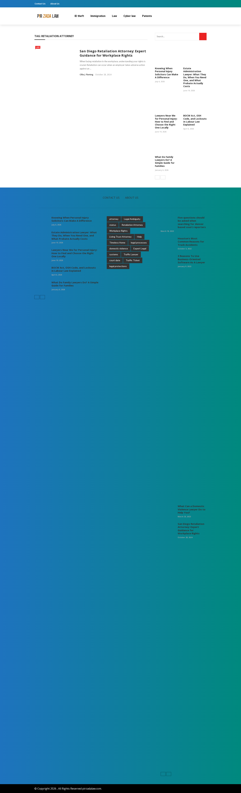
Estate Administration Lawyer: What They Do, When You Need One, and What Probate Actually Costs (194, 77)
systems (113, 254)
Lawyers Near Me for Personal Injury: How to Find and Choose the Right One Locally (166, 121)
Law (114, 16)
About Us (54, 3)
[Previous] (157, 177)
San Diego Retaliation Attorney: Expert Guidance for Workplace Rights (113, 53)
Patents (147, 16)
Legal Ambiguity (132, 219)
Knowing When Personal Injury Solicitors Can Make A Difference (166, 73)
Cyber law (129, 16)
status (112, 224)
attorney (113, 219)
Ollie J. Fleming (86, 74)
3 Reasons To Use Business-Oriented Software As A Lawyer (191, 259)
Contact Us (40, 3)
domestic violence (118, 248)
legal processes (139, 242)
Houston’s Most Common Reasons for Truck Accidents (191, 241)
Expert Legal (139, 248)
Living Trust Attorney (120, 236)
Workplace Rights (118, 230)
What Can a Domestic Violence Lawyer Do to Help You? (191, 509)
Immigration (97, 16)
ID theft (79, 16)
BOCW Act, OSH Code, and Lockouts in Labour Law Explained (195, 120)
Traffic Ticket (133, 260)
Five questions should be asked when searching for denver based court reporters (192, 222)
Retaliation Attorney (132, 224)
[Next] (163, 177)
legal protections (118, 266)
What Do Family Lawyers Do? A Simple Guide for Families (164, 161)
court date (114, 260)
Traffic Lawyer (131, 254)
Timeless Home (117, 242)
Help (139, 236)
